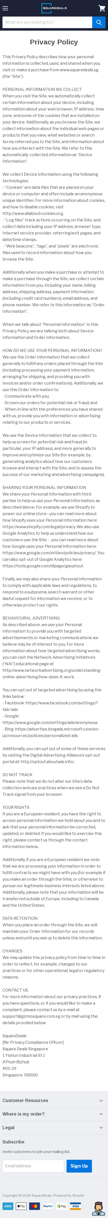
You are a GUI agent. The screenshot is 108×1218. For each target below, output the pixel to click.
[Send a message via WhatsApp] (98, 1208)
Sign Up (79, 1166)
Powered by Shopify (68, 1195)
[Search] (98, 22)
